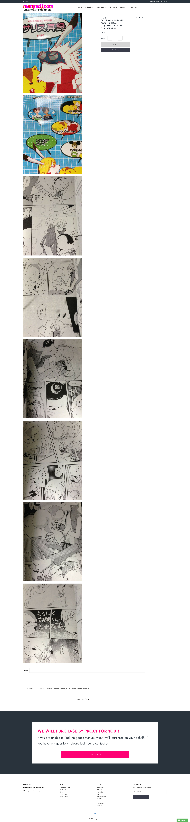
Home (80, 7)
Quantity (103, 38)
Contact (134, 7)
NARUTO (99, 799)
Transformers (100, 803)
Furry (97, 794)
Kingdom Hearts (101, 796)
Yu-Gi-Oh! (99, 805)
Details (26, 670)
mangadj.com (105, 18)
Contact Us (63, 790)
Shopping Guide (65, 788)
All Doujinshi (100, 790)
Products (89, 7)
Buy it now (115, 50)
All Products (100, 788)
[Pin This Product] (142, 17)
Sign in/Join (155, 1)
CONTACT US (95, 754)
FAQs (61, 792)
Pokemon (99, 801)
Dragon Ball (99, 792)
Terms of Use (63, 796)
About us (123, 7)
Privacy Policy (64, 794)
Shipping (113, 7)
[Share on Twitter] (140, 17)
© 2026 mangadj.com (95, 819)
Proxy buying (101, 7)
